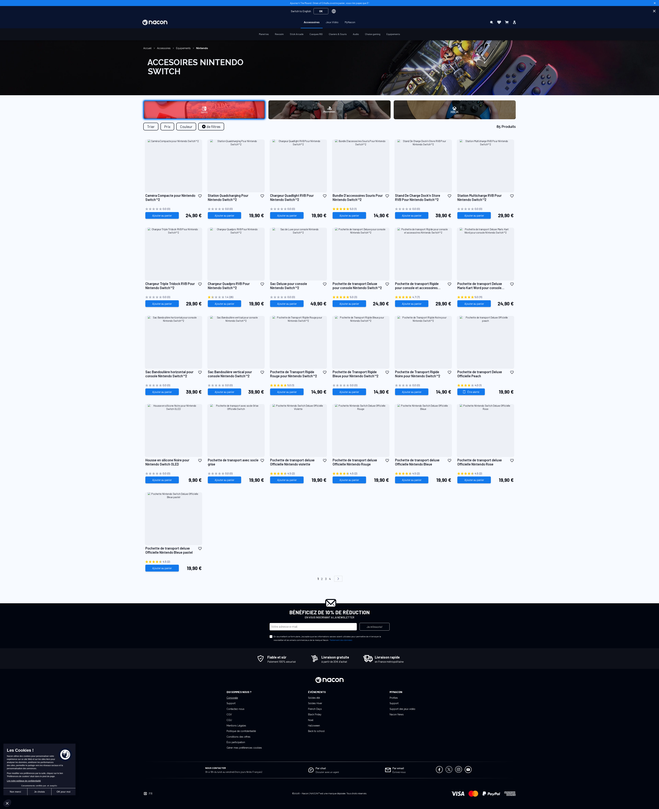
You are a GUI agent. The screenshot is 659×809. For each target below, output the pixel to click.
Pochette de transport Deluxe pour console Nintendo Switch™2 (357, 286)
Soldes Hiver (315, 703)
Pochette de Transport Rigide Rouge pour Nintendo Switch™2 (293, 374)
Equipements (183, 48)
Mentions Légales (236, 725)
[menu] (329, 22)
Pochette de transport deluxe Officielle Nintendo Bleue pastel (169, 550)
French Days (315, 709)
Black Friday (314, 714)
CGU (229, 720)
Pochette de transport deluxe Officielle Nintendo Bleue (417, 462)
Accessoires (164, 48)
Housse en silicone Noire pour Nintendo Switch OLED (167, 462)
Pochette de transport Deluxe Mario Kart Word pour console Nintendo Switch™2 (479, 286)
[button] (200, 195)
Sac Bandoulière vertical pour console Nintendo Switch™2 (230, 374)
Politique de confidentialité (241, 731)
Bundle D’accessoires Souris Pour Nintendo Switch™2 (358, 197)
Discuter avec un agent (327, 772)
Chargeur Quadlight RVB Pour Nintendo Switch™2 (292, 197)
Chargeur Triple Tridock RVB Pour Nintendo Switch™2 (170, 286)
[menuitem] (312, 22)
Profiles (394, 697)
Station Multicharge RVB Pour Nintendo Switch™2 (479, 197)
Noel (310, 720)
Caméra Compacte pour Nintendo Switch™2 (170, 197)
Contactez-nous (235, 709)
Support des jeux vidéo (402, 709)
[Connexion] (514, 22)
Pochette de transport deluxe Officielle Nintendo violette (292, 462)
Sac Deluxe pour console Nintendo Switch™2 (288, 286)
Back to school (316, 731)
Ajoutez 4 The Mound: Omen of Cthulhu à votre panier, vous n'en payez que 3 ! (329, 3)
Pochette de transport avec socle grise (233, 462)
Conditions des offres (238, 736)
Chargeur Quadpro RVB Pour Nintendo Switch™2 (229, 286)
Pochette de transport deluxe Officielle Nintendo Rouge (355, 462)
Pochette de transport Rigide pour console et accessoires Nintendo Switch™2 (417, 286)
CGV (229, 714)
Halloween (314, 725)
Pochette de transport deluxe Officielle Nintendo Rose (479, 462)
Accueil (147, 48)
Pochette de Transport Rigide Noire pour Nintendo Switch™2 (417, 374)
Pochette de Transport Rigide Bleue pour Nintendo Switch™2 (355, 374)
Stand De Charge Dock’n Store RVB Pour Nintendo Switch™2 (417, 197)
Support (231, 703)
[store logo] (154, 22)
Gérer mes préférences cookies (244, 747)
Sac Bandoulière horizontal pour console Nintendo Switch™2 (169, 374)
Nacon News (397, 714)
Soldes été (314, 697)
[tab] (211, 126)
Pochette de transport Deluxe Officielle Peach (479, 374)
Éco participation (236, 742)
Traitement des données (341, 640)
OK (321, 11)
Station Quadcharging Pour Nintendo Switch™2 (228, 197)
